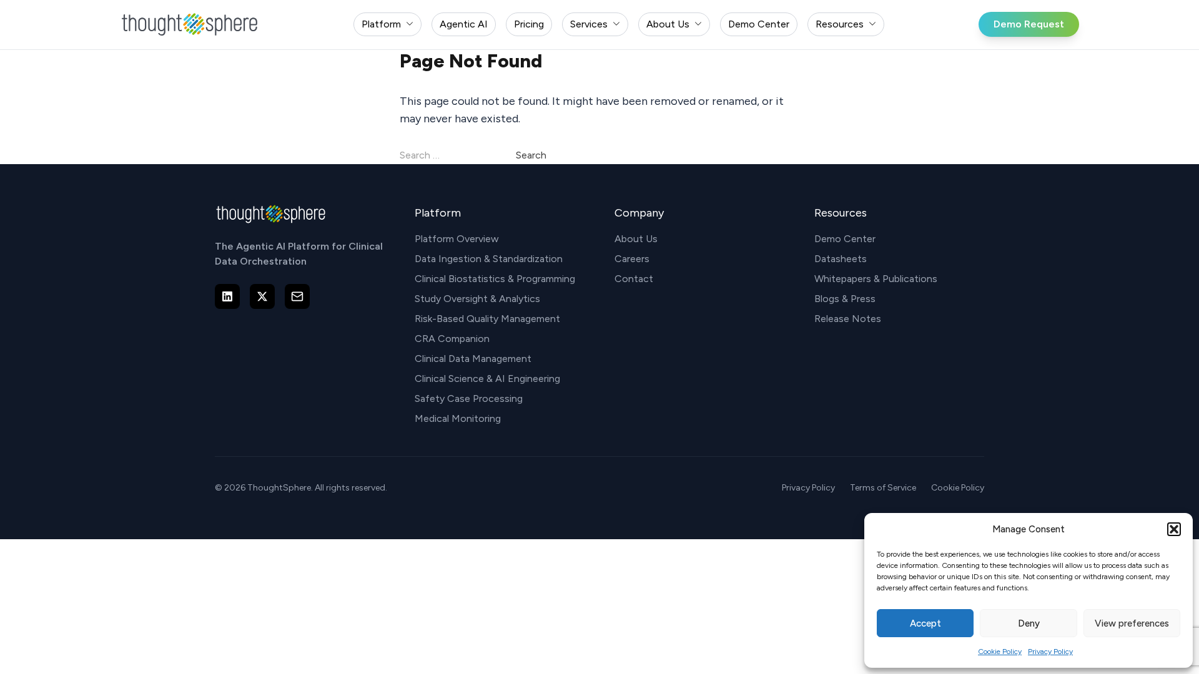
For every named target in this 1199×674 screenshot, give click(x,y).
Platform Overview (457, 239)
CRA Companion (452, 338)
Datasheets (840, 259)
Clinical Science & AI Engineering (487, 378)
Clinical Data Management (473, 358)
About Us (636, 239)
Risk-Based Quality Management (487, 319)
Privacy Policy (1050, 651)
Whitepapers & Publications (875, 279)
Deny (1029, 623)
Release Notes (847, 319)
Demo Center (845, 239)
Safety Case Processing (469, 398)
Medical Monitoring (458, 418)
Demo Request (1029, 24)
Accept (925, 623)
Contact (633, 279)
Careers (631, 259)
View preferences (1132, 623)
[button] (1174, 529)
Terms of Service (883, 487)
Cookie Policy (1000, 651)
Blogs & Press (845, 299)
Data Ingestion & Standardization (489, 259)
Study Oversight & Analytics (477, 299)
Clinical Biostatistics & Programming (495, 279)
